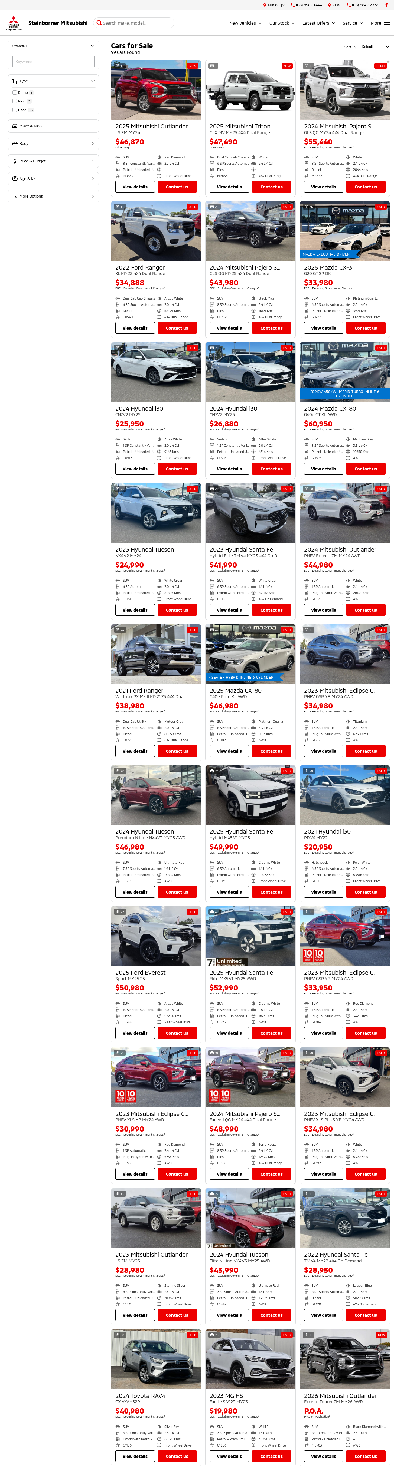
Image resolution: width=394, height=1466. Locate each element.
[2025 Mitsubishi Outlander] (156, 90)
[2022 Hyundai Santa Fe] (345, 1218)
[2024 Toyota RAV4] (156, 1359)
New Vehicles (242, 22)
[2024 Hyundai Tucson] (156, 795)
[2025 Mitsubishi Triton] (250, 90)
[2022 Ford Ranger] (156, 231)
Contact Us (177, 186)
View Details (135, 186)
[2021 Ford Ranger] (156, 654)
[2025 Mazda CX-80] (250, 654)
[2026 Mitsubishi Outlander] (345, 1359)
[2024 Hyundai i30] (156, 372)
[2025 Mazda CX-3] (345, 231)
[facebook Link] (386, 5)
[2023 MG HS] (250, 1359)
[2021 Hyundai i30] (345, 795)
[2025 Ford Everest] (156, 936)
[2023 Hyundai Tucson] (156, 513)
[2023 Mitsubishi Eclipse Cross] (345, 654)
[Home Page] (13, 22)
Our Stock (279, 22)
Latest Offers (315, 22)
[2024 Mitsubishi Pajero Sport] (345, 90)
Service (350, 22)
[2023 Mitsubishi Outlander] (156, 1218)
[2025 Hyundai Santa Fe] (250, 795)
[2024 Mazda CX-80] (345, 372)
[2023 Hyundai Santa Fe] (250, 513)
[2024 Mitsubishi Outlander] (345, 513)
